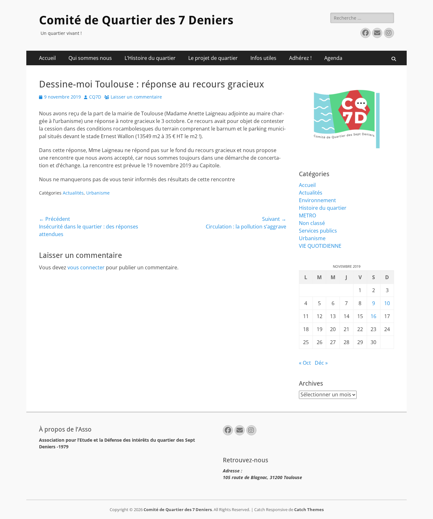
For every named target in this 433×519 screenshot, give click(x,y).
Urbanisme (98, 193)
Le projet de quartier (213, 57)
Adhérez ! (300, 57)
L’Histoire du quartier (150, 57)
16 (373, 316)
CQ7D (95, 97)
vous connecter (86, 267)
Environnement (317, 200)
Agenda (333, 57)
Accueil (47, 57)
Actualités (73, 193)
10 (387, 303)
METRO (307, 215)
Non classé (312, 223)
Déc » (321, 362)
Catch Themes (309, 509)
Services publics (318, 230)
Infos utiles (263, 57)
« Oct (305, 362)
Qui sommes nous (90, 57)
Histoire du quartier (322, 207)
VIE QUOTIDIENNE (320, 245)
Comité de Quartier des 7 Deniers (136, 20)
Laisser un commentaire (136, 97)
